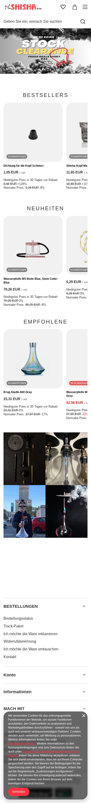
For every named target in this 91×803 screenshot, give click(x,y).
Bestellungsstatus (18, 618)
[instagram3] (25, 511)
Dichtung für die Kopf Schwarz (24, 165)
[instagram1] (25, 458)
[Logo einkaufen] (23, 7)
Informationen (18, 691)
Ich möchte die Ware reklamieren (31, 634)
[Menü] (85, 7)
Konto (10, 675)
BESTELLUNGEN (21, 606)
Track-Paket (13, 626)
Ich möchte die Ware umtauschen (31, 649)
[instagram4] (67, 511)
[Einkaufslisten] (63, 7)
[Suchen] (83, 22)
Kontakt (10, 657)
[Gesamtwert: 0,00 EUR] (74, 7)
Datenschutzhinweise (21, 743)
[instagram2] (67, 458)
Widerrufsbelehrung (20, 641)
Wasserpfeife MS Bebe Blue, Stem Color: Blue (31, 280)
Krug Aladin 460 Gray (18, 392)
